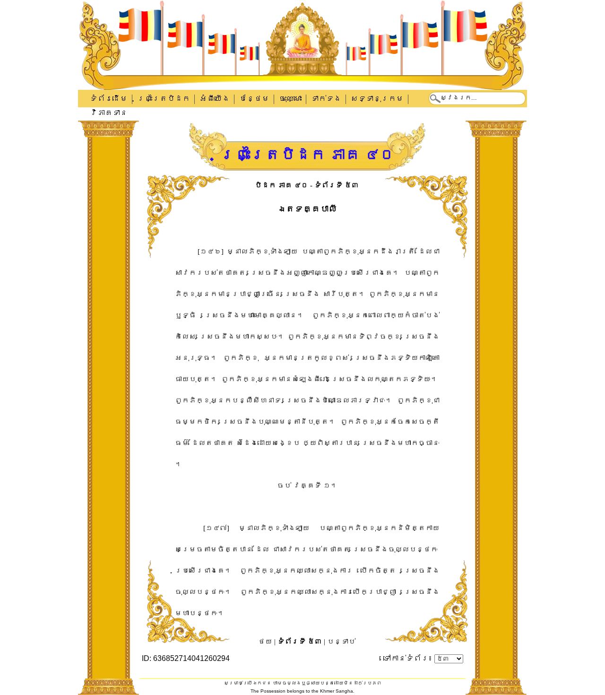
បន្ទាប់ (341, 641)
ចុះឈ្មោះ (290, 99)
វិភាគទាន (109, 113)
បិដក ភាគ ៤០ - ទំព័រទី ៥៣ (307, 185)
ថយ (265, 641)
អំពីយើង (214, 99)
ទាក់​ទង (326, 99)
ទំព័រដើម (109, 99)
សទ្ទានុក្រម (377, 99)
